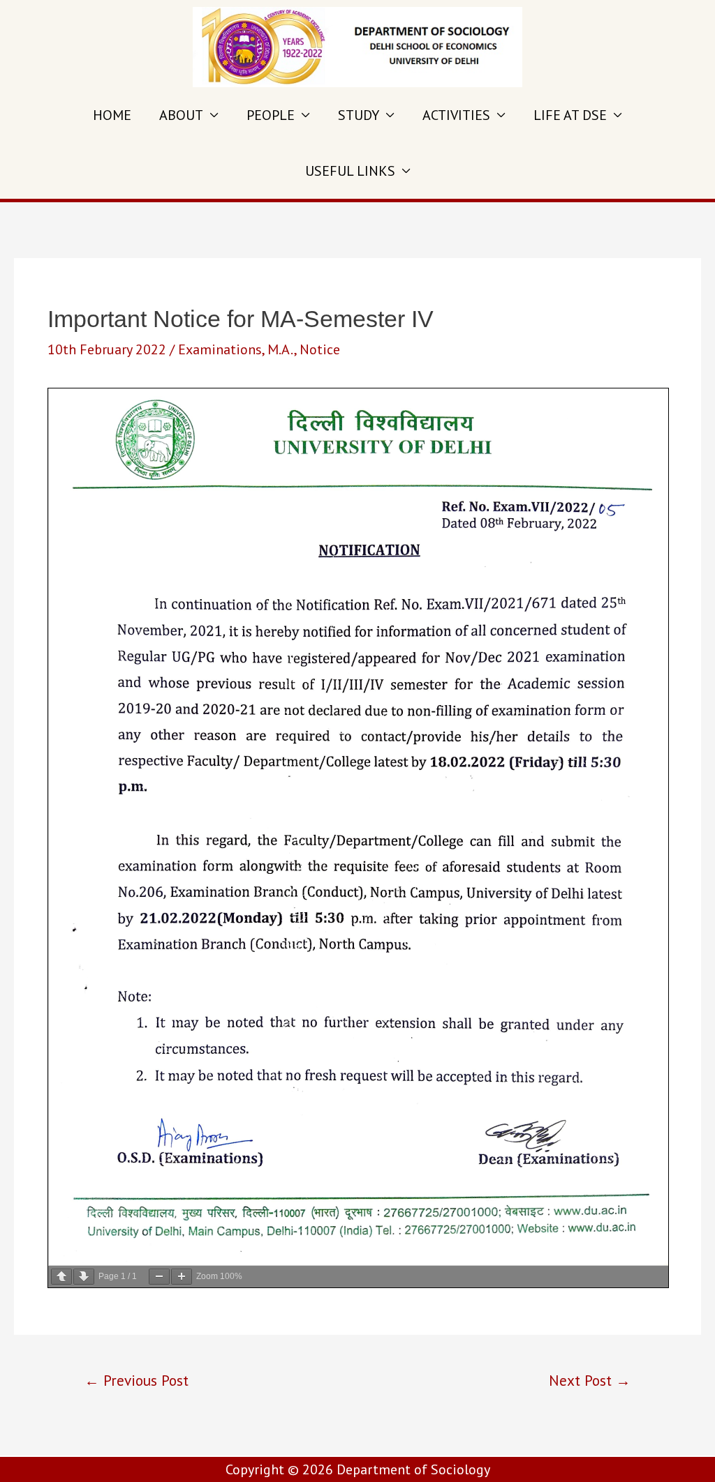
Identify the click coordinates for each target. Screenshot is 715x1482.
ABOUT (181, 115)
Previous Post (136, 1380)
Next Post (590, 1380)
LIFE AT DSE (570, 115)
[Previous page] (61, 1277)
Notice (320, 349)
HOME (112, 115)
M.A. (280, 349)
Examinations (220, 349)
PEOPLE (270, 115)
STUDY (358, 115)
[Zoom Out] (159, 1277)
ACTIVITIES (456, 115)
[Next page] (83, 1277)
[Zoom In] (181, 1277)
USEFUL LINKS (350, 171)
